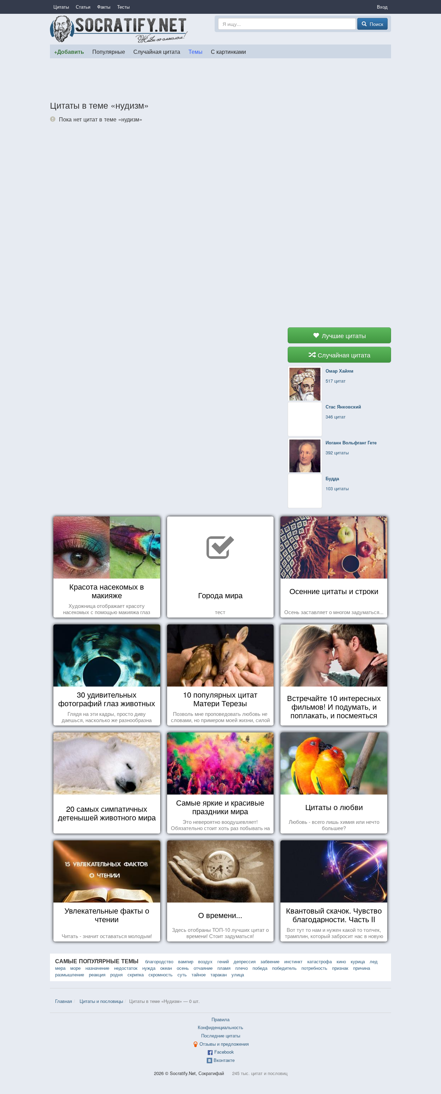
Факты (103, 6)
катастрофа (319, 961)
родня (116, 974)
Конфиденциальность (220, 1027)
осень (183, 968)
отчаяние (203, 968)
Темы (195, 51)
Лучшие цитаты (343, 335)
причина (361, 968)
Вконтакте (224, 1060)
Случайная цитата (156, 51)
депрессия (245, 961)
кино (341, 961)
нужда (148, 968)
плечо (241, 968)
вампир (185, 961)
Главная (63, 1001)
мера (60, 968)
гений (223, 961)
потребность (314, 968)
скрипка (135, 974)
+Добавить (69, 52)
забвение (269, 961)
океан (166, 968)
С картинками (228, 51)
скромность (160, 974)
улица (238, 974)
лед (374, 961)
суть (182, 974)
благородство (159, 961)
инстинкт (293, 961)
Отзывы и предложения (224, 1044)
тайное (199, 974)
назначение (97, 968)
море (75, 968)
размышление (69, 974)
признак (340, 968)
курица (358, 961)
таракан (219, 974)
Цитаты (61, 6)
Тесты (123, 6)
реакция (97, 974)
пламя (223, 968)
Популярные (108, 51)
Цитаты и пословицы (101, 1001)
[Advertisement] (220, 79)
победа (260, 968)
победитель (284, 968)
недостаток (125, 968)
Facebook (224, 1051)
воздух (205, 961)
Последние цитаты (220, 1035)
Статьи (83, 6)
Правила (220, 1019)
